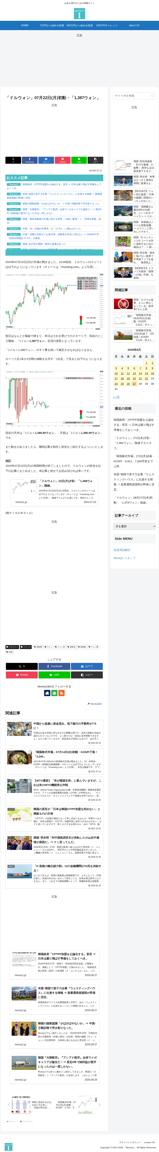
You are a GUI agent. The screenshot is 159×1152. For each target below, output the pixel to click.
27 (134, 383)
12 (128, 373)
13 (134, 373)
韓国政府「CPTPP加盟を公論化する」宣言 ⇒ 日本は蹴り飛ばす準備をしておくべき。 (134, 424)
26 (128, 383)
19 (128, 378)
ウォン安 (61, 647)
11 (122, 373)
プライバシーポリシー (130, 1142)
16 (152, 373)
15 (146, 373)
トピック (27, 647)
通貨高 (39, 647)
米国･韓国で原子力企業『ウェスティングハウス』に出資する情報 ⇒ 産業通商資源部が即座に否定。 (134, 482)
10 (116, 373)
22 (146, 378)
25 (122, 383)
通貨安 (72, 647)
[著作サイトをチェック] (47, 693)
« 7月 (116, 397)
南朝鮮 (83, 647)
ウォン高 (94, 647)
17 (116, 378)
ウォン (49, 647)
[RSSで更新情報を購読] (61, 693)
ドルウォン (13, 647)
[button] (95, 160)
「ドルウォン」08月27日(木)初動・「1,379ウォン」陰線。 (133, 500)
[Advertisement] (79, 59)
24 (116, 383)
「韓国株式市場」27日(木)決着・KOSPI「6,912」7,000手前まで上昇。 (134, 461)
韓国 (10, 652)
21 (140, 378)
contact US (149, 1142)
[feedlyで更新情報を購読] (54, 693)
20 (134, 378)
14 (140, 373)
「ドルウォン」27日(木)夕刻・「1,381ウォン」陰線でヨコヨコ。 (133, 443)
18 (122, 378)
